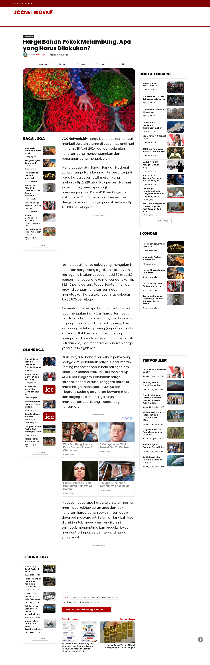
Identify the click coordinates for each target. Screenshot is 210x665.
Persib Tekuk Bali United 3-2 (32, 440)
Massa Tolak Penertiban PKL (150, 84)
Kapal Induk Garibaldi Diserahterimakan (152, 125)
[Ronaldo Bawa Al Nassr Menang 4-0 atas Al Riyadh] (49, 416)
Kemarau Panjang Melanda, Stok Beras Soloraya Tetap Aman (153, 300)
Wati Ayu (40, 54)
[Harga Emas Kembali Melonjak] (49, 175)
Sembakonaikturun (89, 602)
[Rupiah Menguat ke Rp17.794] (49, 217)
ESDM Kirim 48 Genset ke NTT (154, 137)
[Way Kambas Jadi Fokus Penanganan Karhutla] (175, 433)
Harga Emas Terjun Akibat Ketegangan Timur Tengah (120, 646)
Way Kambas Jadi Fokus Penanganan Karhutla (153, 432)
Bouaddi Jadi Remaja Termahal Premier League (33, 363)
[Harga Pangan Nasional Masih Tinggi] (49, 231)
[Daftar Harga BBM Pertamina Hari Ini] (49, 205)
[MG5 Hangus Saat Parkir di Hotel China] (49, 569)
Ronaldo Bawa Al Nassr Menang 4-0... (32, 417)
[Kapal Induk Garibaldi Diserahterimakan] (175, 127)
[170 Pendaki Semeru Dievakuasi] (175, 113)
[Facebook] (166, 3)
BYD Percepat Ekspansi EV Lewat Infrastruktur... (32, 610)
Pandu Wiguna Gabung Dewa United (33, 404)
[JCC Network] (33, 12)
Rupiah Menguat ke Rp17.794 (31, 218)
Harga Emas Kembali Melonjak (31, 175)
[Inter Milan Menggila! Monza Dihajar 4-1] (49, 389)
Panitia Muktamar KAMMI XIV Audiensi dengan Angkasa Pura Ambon (153, 399)
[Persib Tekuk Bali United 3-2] (49, 441)
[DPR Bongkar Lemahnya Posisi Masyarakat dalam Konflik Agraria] (175, 192)
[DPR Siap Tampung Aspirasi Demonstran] (175, 153)
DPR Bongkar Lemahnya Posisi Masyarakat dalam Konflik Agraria (153, 192)
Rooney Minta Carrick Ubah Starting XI (32, 377)
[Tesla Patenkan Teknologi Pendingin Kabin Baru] (49, 581)
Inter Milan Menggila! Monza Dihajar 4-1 (32, 390)
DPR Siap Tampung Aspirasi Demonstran (154, 150)
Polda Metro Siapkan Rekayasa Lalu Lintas (154, 97)
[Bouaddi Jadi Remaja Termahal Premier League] (49, 361)
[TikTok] (180, 3)
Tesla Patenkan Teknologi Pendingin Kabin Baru (33, 582)
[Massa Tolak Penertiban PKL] (175, 87)
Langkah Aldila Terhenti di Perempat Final (33, 429)
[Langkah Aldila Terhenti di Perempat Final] (49, 429)
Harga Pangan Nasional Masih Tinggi (33, 232)
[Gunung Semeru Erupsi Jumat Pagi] (175, 385)
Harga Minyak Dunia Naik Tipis (32, 163)
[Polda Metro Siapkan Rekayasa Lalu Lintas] (175, 100)
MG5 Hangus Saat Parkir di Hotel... (32, 569)
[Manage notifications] (200, 639)
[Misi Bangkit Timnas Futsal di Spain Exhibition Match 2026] (175, 416)
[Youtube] (194, 3)
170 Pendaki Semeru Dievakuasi (153, 111)
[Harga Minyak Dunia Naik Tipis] (49, 163)
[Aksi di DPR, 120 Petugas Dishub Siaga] (175, 166)
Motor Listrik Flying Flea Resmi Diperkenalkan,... (33, 625)
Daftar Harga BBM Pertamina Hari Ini (33, 205)
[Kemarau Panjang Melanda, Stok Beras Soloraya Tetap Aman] (49, 187)
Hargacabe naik (109, 598)
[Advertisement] (40, 301)
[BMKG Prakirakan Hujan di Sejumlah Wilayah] (175, 461)
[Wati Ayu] (25, 54)
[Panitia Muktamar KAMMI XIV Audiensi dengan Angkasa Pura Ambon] (175, 399)
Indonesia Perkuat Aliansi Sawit (33, 151)
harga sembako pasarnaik (84, 598)
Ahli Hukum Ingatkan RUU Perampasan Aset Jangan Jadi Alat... (154, 207)
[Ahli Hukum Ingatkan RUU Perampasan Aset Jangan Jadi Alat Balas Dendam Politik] (175, 208)
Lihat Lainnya (39, 245)
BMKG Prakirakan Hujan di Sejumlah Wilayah (152, 460)
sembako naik (70, 602)
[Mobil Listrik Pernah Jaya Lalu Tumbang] (49, 596)
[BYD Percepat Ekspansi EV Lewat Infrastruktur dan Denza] (49, 608)
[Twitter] (187, 3)
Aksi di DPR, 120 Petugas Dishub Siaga (151, 165)
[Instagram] (173, 3)
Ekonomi (28, 36)
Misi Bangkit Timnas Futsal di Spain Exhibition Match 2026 (153, 416)
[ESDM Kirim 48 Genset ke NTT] (175, 140)
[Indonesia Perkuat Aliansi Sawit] (49, 150)
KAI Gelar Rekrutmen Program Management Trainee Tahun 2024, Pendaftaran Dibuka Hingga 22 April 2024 (78, 647)
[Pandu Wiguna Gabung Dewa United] (49, 404)
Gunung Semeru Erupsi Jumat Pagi (152, 384)
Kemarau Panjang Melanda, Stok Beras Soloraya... (32, 190)
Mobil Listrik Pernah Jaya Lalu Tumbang (32, 596)
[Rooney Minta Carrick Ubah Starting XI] (49, 376)
